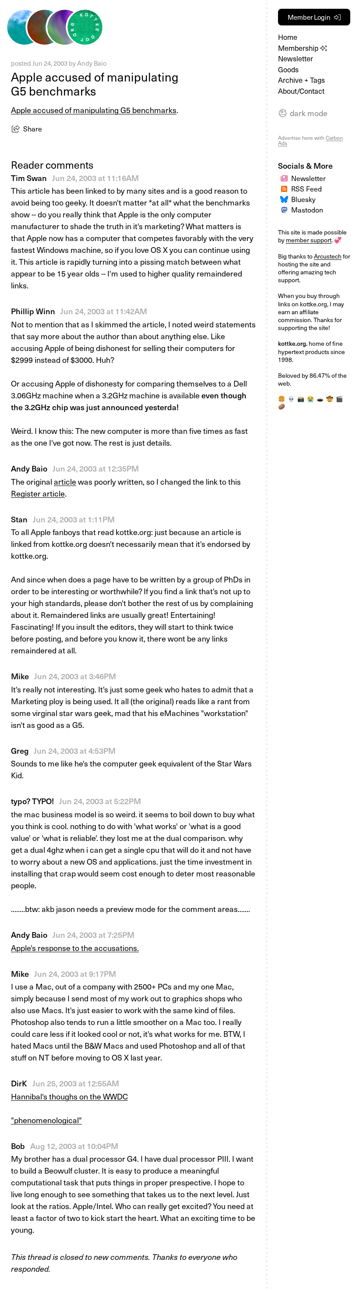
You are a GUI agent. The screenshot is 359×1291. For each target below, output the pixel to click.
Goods (288, 69)
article (65, 481)
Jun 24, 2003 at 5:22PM (100, 800)
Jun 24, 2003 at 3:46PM (75, 675)
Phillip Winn (33, 310)
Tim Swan (29, 177)
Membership (299, 48)
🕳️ (320, 399)
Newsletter (295, 58)
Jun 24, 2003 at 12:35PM (96, 468)
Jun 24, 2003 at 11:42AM (103, 310)
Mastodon (307, 209)
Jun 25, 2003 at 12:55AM (75, 1083)
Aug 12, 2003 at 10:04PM (74, 1145)
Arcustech (327, 256)
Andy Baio (91, 63)
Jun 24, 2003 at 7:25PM (93, 934)
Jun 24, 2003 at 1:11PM (74, 519)
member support (308, 240)
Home (287, 37)
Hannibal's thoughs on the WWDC (69, 1096)
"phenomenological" (46, 1119)
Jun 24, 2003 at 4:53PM (75, 750)
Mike (20, 675)
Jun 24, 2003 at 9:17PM (75, 973)
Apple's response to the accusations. (75, 947)
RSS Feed (306, 188)
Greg (19, 750)
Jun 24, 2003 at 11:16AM (95, 177)
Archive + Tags (301, 80)
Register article (38, 493)
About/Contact (301, 91)
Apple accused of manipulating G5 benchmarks (93, 109)
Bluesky (303, 199)
